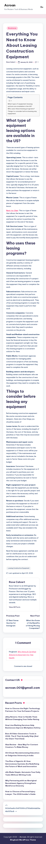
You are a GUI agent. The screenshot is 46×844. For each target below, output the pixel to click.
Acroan (9, 5)
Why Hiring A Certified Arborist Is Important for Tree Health (22, 655)
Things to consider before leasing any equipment (22, 112)
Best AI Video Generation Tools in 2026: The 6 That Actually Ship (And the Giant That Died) (21, 736)
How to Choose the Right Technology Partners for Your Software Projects (22, 709)
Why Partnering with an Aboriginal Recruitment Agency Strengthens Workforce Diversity (21, 783)
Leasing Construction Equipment (18, 568)
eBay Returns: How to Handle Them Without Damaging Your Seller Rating (22, 718)
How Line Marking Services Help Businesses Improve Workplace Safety (22, 726)
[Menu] (41, 7)
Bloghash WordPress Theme (23, 840)
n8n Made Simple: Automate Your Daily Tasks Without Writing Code (22, 773)
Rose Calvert (17, 582)
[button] (14, 607)
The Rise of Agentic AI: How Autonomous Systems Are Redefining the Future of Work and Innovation (22, 764)
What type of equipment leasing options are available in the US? (20, 105)
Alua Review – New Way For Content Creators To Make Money (21, 745)
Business (12, 28)
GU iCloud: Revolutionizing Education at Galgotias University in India (22, 754)
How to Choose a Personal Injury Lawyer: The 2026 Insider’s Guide (20, 792)
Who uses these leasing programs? (21, 109)
